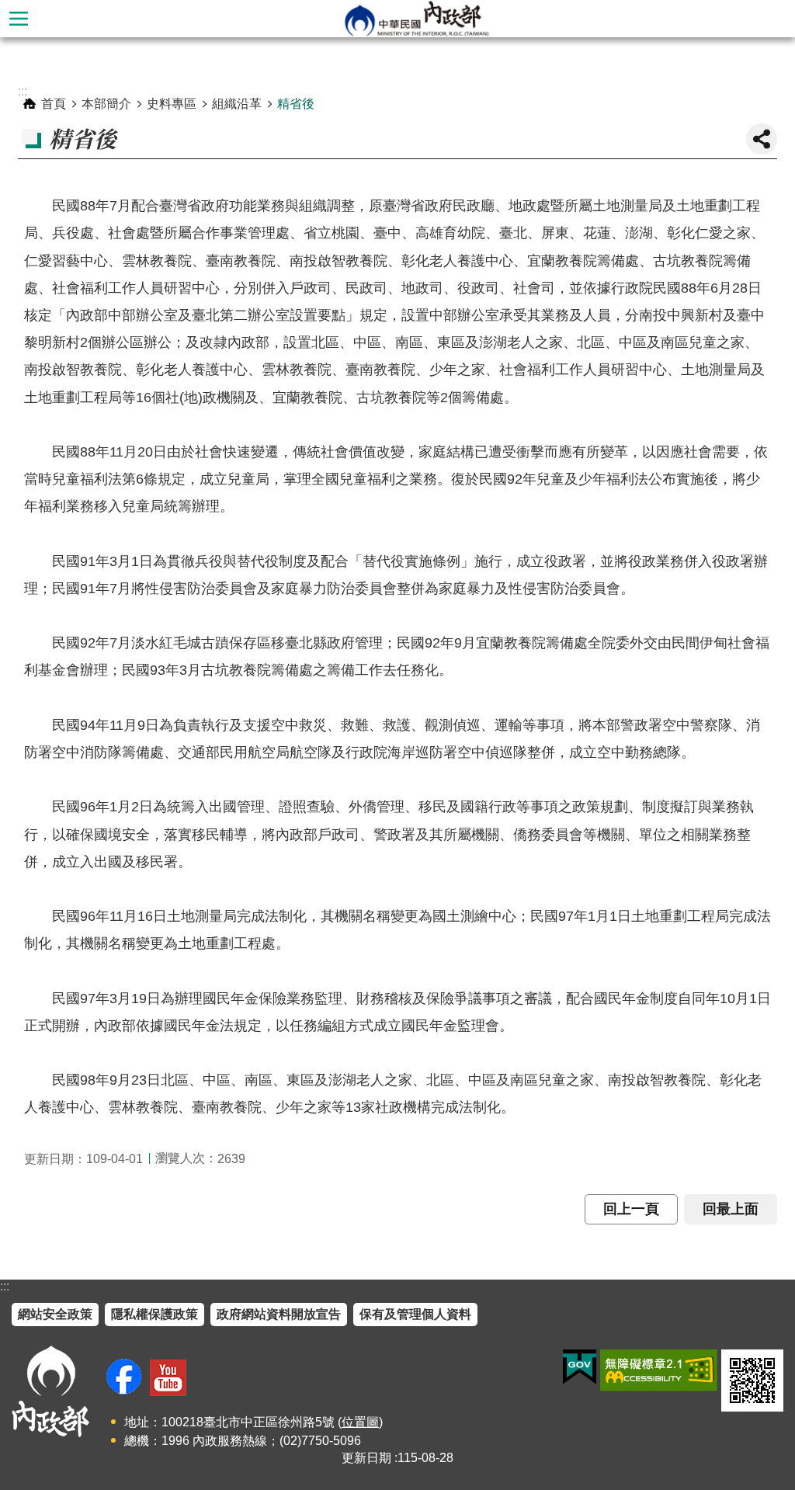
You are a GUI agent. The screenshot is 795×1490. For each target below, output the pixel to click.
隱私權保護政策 (154, 1314)
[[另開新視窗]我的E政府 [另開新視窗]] (579, 1367)
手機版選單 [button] (18, 18)
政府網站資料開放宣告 (279, 1314)
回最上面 (731, 1209)
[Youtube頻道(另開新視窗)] (168, 1378)
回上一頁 (631, 1209)
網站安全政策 (55, 1314)
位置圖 (360, 1422)
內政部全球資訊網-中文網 (416, 18)
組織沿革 (237, 103)
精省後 (295, 103)
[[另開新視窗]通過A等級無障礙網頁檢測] (658, 1370)
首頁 (53, 103)
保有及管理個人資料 (415, 1314)
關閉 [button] (761, 139)
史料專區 (171, 103)
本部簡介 (106, 103)
